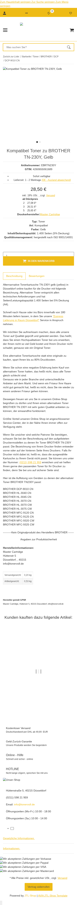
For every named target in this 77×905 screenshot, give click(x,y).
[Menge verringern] (6, 248)
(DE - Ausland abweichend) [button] (56, 180)
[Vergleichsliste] (48, 13)
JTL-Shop (30, 895)
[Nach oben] (1, 903)
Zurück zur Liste (11, 56)
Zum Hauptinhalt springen (15, 1)
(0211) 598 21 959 (30, 462)
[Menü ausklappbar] (5, 30)
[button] (26, 13)
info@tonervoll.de (24, 804)
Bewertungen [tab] (36, 275)
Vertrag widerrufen (39, 886)
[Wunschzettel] (70, 13)
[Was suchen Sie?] (70, 47)
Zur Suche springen (43, 1)
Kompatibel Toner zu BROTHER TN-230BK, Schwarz (38, 705)
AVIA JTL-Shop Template (52, 895)
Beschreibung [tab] (14, 275)
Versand (50, 195)
